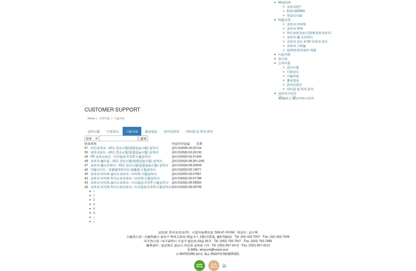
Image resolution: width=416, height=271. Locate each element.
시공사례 (284, 54)
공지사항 (293, 67)
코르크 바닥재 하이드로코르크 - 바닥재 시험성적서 (125, 178)
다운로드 (293, 71)
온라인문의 (294, 84)
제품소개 (284, 19)
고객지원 (284, 63)
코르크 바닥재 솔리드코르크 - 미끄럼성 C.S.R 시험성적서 (130, 182)
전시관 (282, 58)
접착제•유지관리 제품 (301, 50)
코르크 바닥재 (296, 24)
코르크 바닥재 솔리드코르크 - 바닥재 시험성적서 (124, 173)
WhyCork (284, 2)
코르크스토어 (287, 93)
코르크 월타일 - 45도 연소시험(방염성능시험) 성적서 (126, 160)
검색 (143, 138)
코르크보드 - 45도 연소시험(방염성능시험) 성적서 (124, 152)
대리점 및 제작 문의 (300, 89)
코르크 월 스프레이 (300, 37)
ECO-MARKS (296, 11)
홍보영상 (293, 80)
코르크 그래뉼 (296, 45)
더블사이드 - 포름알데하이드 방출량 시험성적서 (123, 169)
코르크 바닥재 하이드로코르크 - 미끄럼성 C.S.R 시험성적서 (131, 186)
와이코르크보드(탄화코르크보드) (309, 32)
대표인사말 (294, 15)
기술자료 (293, 76)
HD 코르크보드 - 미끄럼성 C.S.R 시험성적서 (121, 156)
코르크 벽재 (295, 28)
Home (91, 118)
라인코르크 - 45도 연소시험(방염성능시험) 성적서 (124, 147)
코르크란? (294, 6)
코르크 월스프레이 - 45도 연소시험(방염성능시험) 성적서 (129, 165)
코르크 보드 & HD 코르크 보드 (307, 41)
